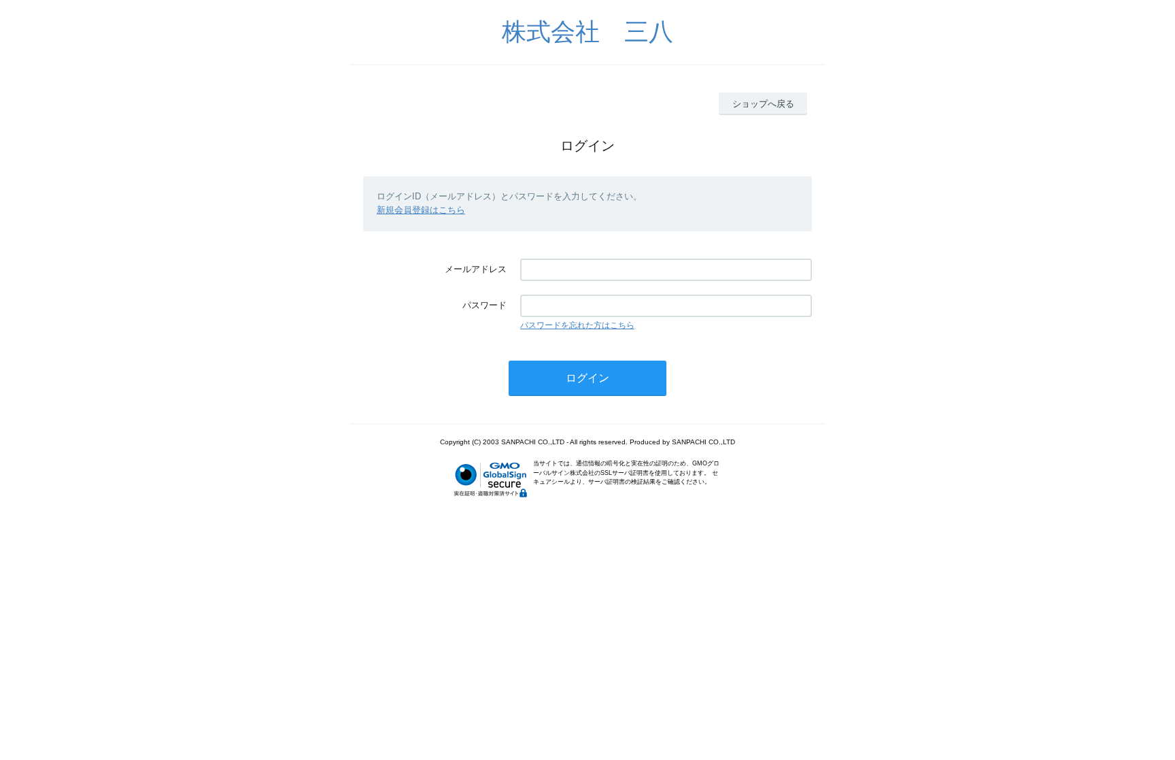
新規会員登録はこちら (421, 210)
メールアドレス (476, 269)
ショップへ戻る (763, 104)
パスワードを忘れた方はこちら (577, 325)
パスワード (484, 305)
